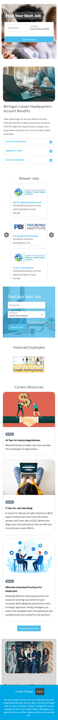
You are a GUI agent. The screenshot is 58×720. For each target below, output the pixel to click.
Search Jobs (29, 39)
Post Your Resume (16, 141)
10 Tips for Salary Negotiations (22, 440)
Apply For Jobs (14, 150)
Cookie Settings (24, 691)
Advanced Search (14, 47)
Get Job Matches (15, 159)
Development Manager (26, 235)
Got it (40, 691)
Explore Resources (29, 628)
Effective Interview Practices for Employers (23, 589)
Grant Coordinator (23, 267)
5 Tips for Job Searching (18, 508)
